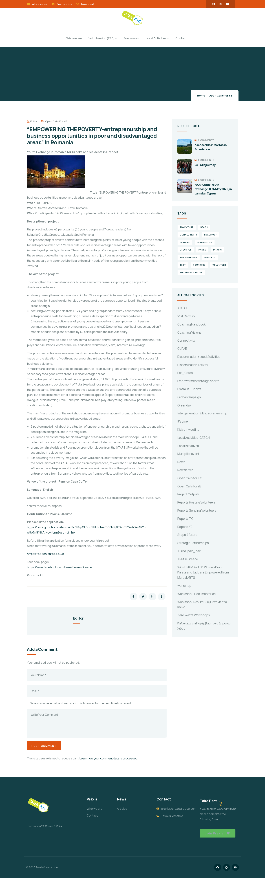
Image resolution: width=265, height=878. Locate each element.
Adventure (186, 227)
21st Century (186, 316)
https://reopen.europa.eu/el (46, 554)
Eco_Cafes (185, 373)
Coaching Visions (189, 332)
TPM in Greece (187, 559)
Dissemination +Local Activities (198, 357)
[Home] (132, 18)
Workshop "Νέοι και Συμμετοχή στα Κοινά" (202, 604)
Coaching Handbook (191, 324)
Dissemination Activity (192, 365)
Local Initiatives (188, 446)
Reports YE (184, 527)
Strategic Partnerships (193, 543)
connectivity (188, 234)
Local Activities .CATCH (193, 438)
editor (34, 121)
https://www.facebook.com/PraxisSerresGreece (59, 567)
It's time (182, 421)
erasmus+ (210, 234)
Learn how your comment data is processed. (109, 758)
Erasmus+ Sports (189, 389)
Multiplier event (188, 454)
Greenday (184, 405)
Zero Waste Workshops (193, 615)
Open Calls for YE (220, 95)
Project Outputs (188, 494)
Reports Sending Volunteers (197, 510)
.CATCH (182, 308)
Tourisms (199, 265)
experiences (204, 242)
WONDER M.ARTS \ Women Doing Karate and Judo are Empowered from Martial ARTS (203, 572)
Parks (202, 249)
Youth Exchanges (191, 272)
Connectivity (186, 340)
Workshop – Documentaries (196, 594)
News (181, 462)
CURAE (182, 348)
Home (201, 95)
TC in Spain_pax (189, 551)
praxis (217, 249)
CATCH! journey (205, 165)
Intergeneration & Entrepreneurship (202, 413)
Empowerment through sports (198, 381)
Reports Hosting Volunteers (196, 502)
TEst (183, 265)
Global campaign (189, 397)
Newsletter (185, 470)
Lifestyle (185, 249)
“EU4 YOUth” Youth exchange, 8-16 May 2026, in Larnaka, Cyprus (213, 189)
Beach (204, 227)
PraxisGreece (188, 257)
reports (210, 257)
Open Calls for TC (189, 478)
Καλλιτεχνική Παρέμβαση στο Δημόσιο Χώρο (204, 626)
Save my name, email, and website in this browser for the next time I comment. (81, 703)
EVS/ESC (185, 242)
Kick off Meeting (188, 429)
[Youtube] (227, 4)
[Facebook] (213, 4)
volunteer (219, 265)
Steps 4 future (187, 535)
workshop (184, 586)
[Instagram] (220, 4)
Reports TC (185, 519)
